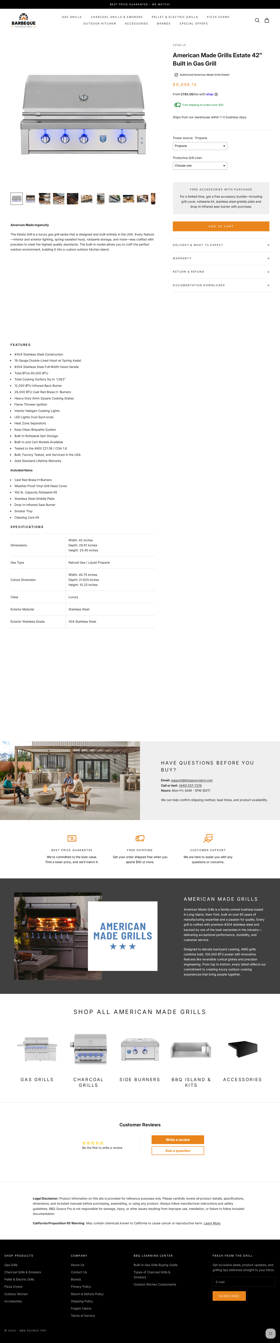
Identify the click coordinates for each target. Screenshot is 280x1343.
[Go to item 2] (30, 199)
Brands (164, 23)
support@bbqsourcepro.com (192, 780)
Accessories (137, 23)
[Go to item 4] (58, 199)
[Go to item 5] (72, 199)
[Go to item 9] (128, 199)
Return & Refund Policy (87, 1294)
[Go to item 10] (142, 199)
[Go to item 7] (100, 199)
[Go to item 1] (16, 199)
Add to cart (221, 226)
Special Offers (194, 23)
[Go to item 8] (114, 199)
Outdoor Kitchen (99, 23)
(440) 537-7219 (190, 785)
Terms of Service (83, 1315)
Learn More (212, 1223)
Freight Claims (81, 1308)
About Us (77, 1265)
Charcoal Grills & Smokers (117, 17)
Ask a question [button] (178, 1150)
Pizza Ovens (218, 17)
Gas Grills (72, 17)
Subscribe (229, 1296)
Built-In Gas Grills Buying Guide (156, 1265)
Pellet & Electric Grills (175, 17)
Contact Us (79, 1272)
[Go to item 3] (44, 199)
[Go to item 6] (86, 199)
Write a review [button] (178, 1139)
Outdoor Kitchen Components (155, 1284)
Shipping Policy (82, 1301)
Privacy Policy (81, 1286)
